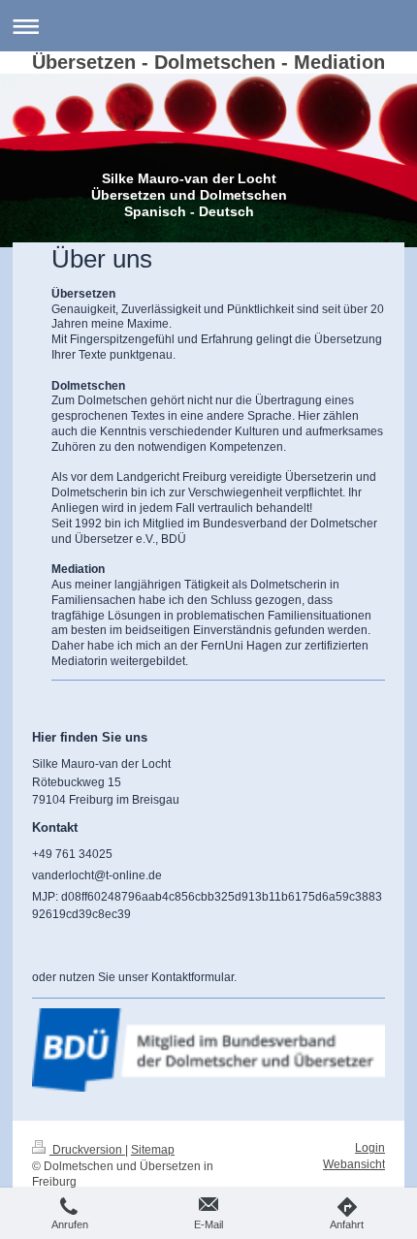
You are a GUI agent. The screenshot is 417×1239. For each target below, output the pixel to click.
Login (370, 1147)
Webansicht (354, 1164)
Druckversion (87, 1149)
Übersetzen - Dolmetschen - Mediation (208, 62)
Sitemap (153, 1149)
